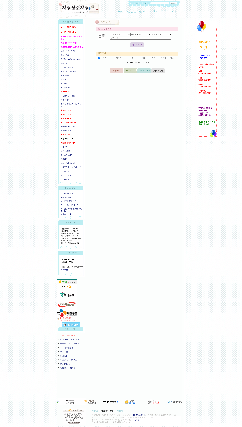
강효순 (136, 420)
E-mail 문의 (65, 270)
